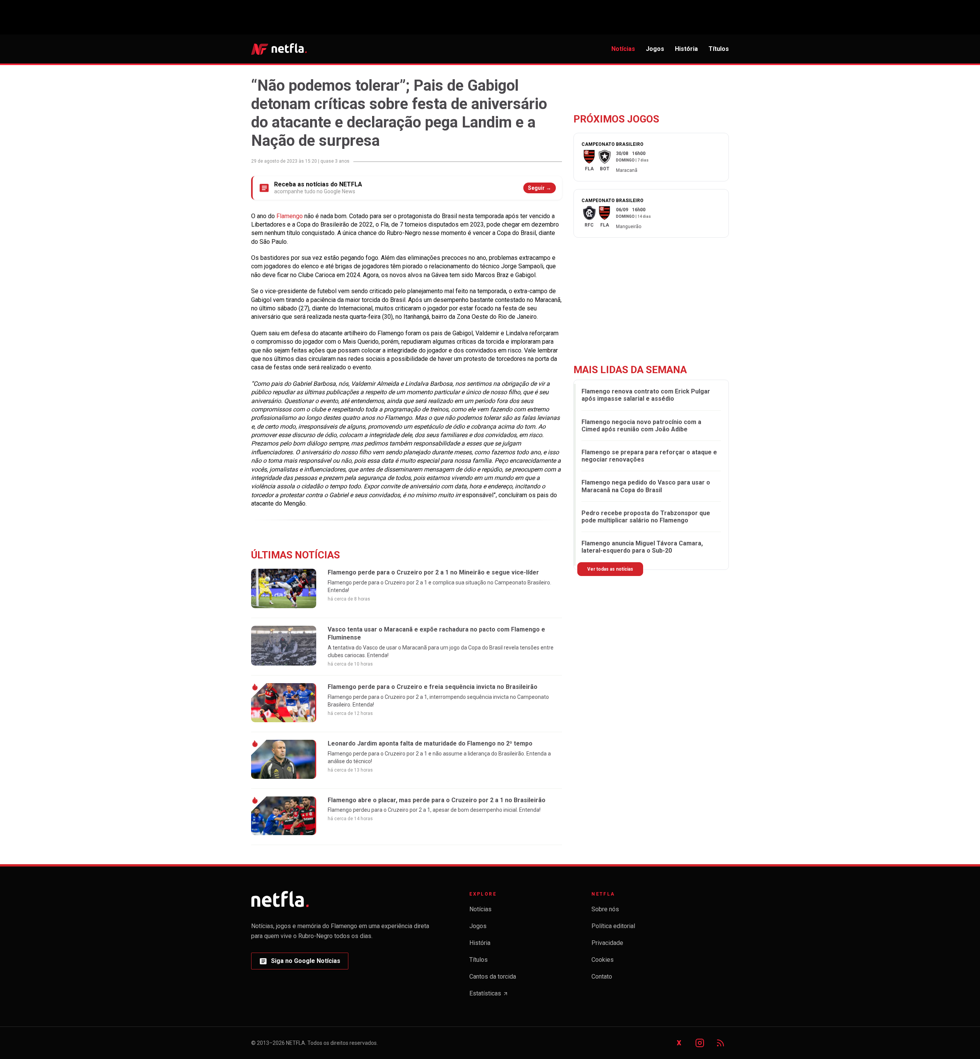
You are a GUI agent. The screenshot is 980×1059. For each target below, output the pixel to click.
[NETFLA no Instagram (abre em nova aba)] (699, 1043)
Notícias (623, 48)
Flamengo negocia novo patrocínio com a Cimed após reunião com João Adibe (641, 425)
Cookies (602, 959)
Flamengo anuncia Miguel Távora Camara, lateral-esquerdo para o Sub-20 (642, 547)
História (686, 48)
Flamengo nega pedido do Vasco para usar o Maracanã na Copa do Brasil (645, 486)
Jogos (655, 48)
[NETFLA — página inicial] (279, 49)
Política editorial (613, 926)
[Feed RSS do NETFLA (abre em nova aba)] (720, 1043)
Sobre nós (605, 909)
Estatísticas (488, 996)
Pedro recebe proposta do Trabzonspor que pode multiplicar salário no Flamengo (645, 516)
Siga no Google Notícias (299, 963)
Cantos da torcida (492, 976)
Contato (601, 976)
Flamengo (290, 216)
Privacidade (607, 942)
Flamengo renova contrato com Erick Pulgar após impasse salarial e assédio (645, 395)
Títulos (719, 48)
